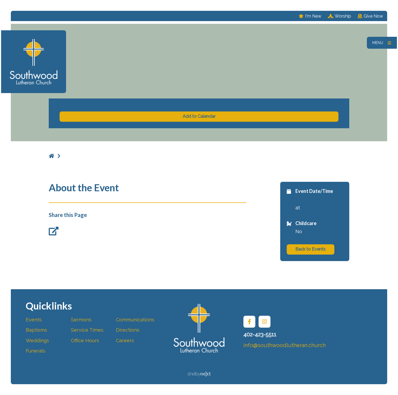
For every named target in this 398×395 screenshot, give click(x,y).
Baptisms (36, 330)
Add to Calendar (199, 116)
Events (34, 319)
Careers (125, 340)
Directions (127, 330)
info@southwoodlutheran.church (284, 345)
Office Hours (85, 340)
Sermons (81, 319)
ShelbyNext (199, 374)
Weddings (37, 340)
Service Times (87, 330)
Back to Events (310, 249)
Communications (135, 319)
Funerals (35, 351)
